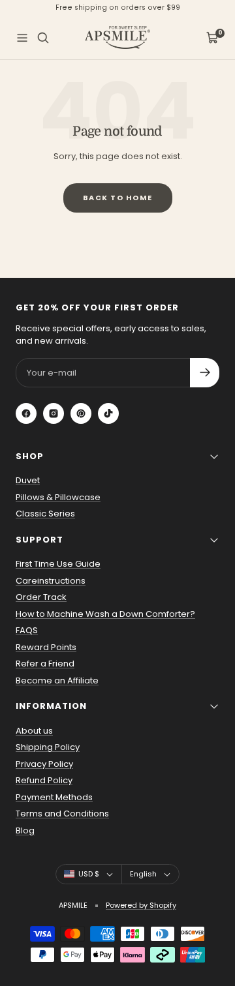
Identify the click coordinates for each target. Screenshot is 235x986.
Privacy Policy (44, 764)
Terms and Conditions (62, 813)
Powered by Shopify (141, 905)
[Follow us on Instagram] (53, 413)
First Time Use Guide (58, 564)
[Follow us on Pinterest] (80, 413)
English (143, 874)
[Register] (204, 372)
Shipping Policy (48, 747)
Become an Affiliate (57, 680)
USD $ (88, 874)
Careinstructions (51, 581)
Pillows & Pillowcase (58, 497)
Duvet (28, 480)
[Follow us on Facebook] (26, 413)
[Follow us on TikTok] (108, 413)
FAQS (27, 630)
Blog (25, 830)
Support (39, 539)
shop (30, 456)
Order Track (41, 597)
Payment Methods (54, 797)
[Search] (43, 37)
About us (34, 731)
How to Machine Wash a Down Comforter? (105, 614)
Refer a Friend (45, 663)
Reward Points (46, 647)
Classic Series (45, 513)
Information (51, 706)
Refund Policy (44, 780)
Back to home (118, 197)
